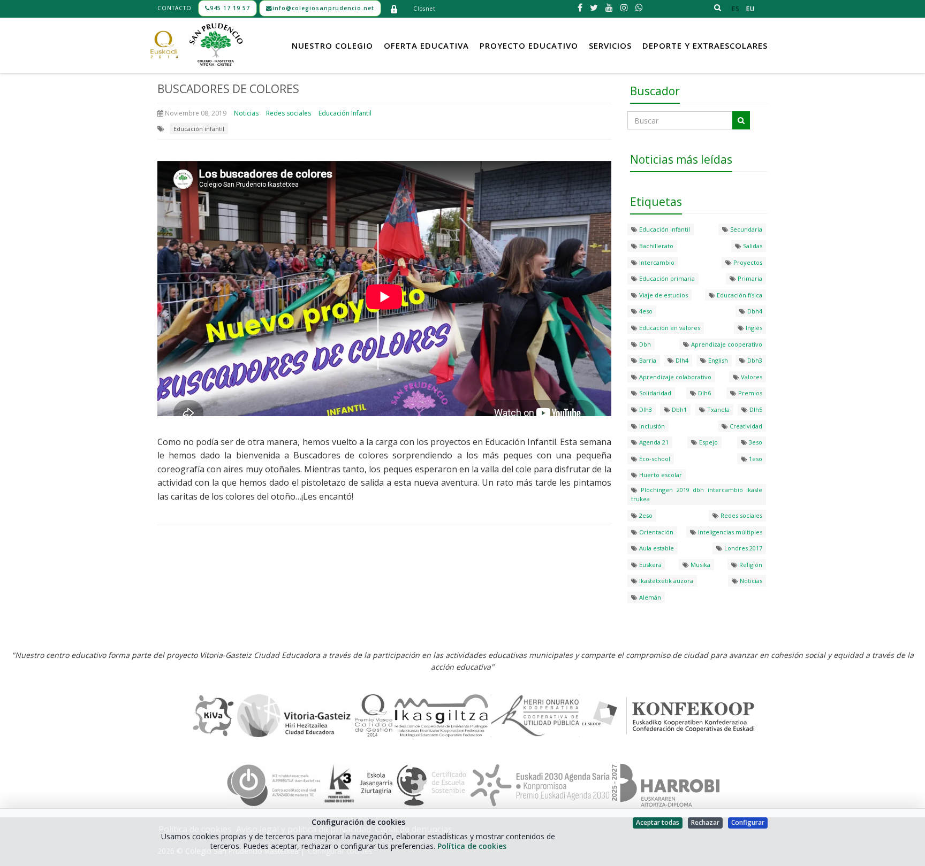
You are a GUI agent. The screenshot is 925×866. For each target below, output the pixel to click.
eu (750, 8)
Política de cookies (471, 846)
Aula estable (656, 548)
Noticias (246, 113)
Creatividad (745, 426)
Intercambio (656, 262)
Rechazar (705, 822)
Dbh (644, 344)
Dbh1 (678, 409)
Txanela (718, 409)
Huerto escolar (660, 475)
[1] (741, 120)
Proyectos (747, 262)
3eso (754, 442)
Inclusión (651, 426)
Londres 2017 (742, 548)
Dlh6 (703, 393)
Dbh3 (754, 360)
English (717, 360)
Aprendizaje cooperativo (725, 344)
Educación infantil (198, 129)
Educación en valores (669, 328)
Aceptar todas (657, 822)
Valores (750, 377)
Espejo (707, 442)
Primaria (749, 278)
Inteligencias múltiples (729, 532)
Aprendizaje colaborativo (674, 377)
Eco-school (654, 459)
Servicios (610, 45)
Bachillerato (655, 246)
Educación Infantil (345, 113)
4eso (645, 311)
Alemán (649, 597)
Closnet (424, 8)
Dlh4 (681, 360)
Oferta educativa (426, 45)
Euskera (650, 565)
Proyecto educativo (529, 45)
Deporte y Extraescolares (705, 45)
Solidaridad (654, 393)
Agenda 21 (653, 442)
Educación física (738, 295)
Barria (647, 360)
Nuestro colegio (332, 45)
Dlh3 (645, 409)
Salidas (751, 246)
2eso (645, 515)
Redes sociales (288, 113)
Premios (749, 393)
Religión (750, 565)
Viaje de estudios (663, 295)
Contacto (174, 8)
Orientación (655, 532)
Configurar (747, 822)
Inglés (753, 328)
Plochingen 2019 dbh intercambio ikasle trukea (697, 494)
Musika (699, 565)
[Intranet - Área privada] (394, 8)
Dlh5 (755, 409)
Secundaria (745, 229)
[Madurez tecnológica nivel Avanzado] (274, 785)
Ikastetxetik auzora (665, 581)
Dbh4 (754, 311)
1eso (754, 459)
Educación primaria (666, 278)
